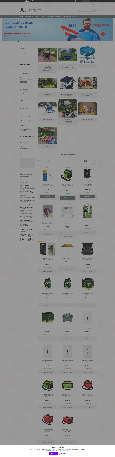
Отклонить (63, 453)
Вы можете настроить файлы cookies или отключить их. (57, 450)
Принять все (53, 453)
